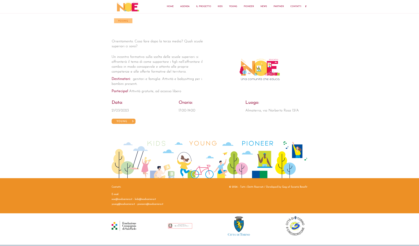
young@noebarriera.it (123, 204)
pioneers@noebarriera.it (150, 204)
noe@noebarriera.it (122, 199)
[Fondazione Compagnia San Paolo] (136, 226)
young (122, 121)
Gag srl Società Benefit (294, 187)
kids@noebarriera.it (145, 199)
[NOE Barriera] (128, 6)
